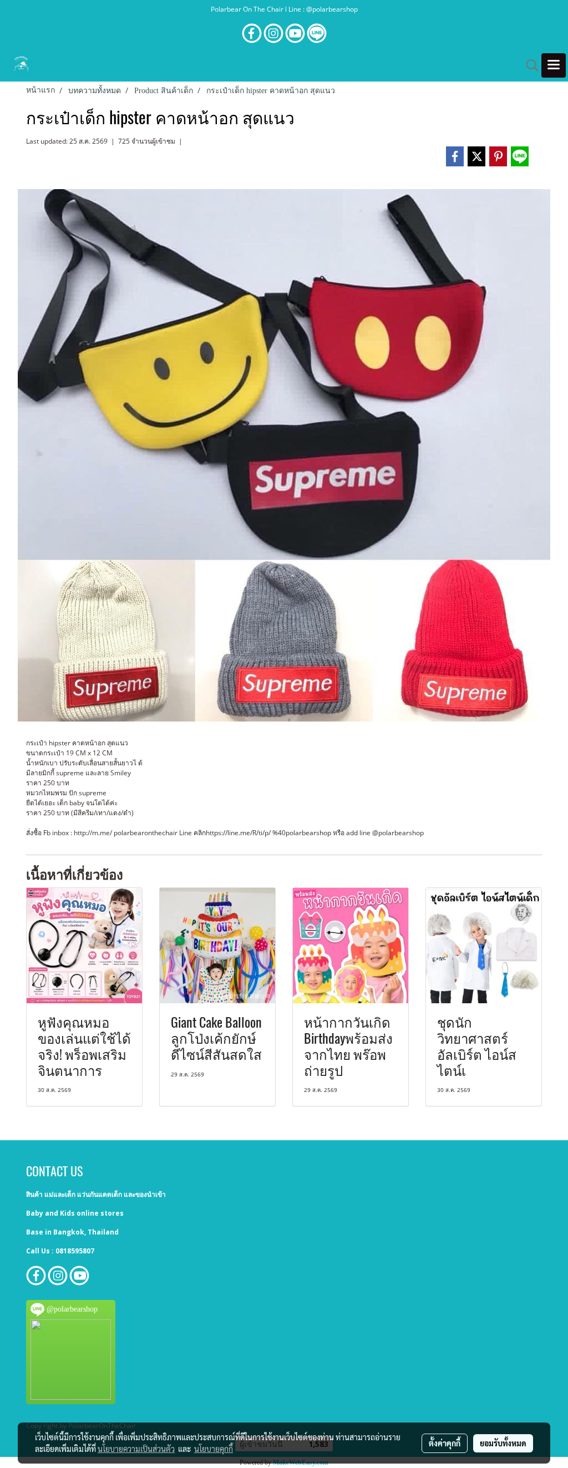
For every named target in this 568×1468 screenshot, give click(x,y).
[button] (529, 65)
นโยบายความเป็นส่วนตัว (136, 1449)
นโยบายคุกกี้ (213, 1449)
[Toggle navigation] (553, 65)
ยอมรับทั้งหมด (503, 1443)
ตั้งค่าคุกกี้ (444, 1443)
